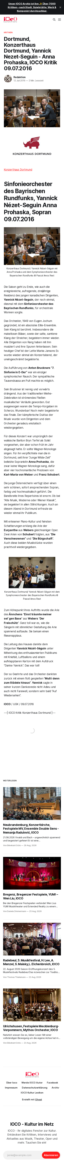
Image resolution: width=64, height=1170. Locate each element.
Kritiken (8, 32)
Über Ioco (11, 1082)
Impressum (11, 1087)
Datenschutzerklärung (34, 1087)
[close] (60, 7)
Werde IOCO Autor (32, 1082)
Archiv (55, 1087)
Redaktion (20, 77)
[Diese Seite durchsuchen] (54, 19)
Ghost (38, 1099)
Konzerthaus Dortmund (18, 169)
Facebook (52, 1082)
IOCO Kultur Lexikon (32, 1092)
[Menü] (59, 19)
